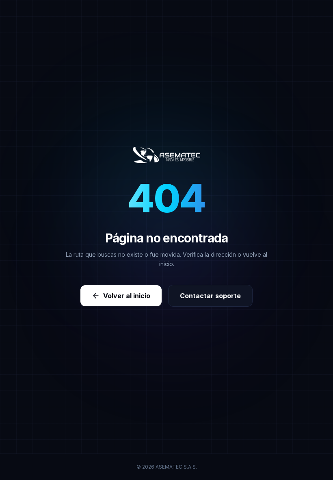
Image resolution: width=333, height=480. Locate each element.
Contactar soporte (210, 296)
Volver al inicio (126, 296)
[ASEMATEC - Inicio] (167, 155)
